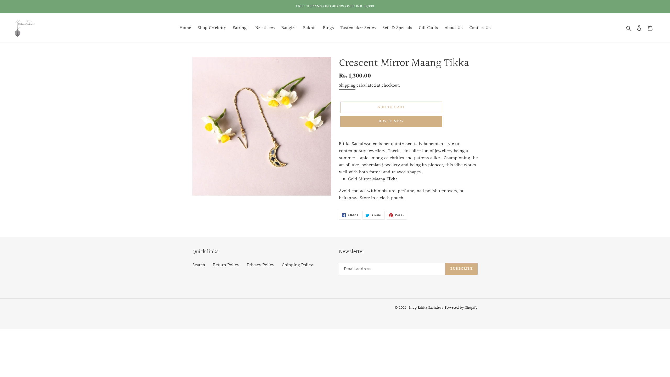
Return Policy (226, 265)
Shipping (347, 85)
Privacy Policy (260, 265)
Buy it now (391, 121)
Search (198, 265)
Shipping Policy (297, 265)
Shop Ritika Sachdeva (426, 308)
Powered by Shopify (461, 308)
